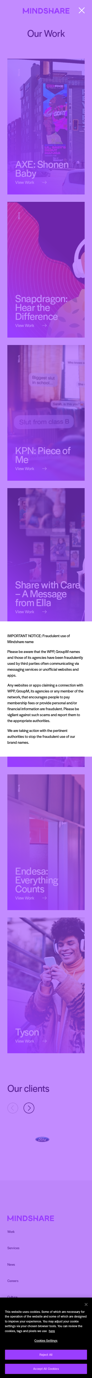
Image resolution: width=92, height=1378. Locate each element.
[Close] (86, 1304)
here (52, 1331)
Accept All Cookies (46, 1368)
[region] (46, 1338)
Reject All (46, 1354)
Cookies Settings (45, 1340)
